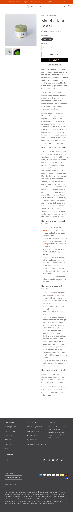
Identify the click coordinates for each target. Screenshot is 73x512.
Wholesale (8, 440)
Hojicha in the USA (11, 492)
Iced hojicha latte (33, 431)
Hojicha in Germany (22, 503)
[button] (4, 6)
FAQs (6, 448)
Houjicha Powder (48, 503)
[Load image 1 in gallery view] (8, 51)
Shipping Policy (10, 427)
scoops (46, 244)
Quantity (44, 43)
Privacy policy (10, 431)
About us (8, 444)
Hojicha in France (58, 501)
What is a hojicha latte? (35, 427)
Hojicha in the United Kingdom (33, 499)
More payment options (55, 64)
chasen (56, 295)
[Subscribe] (38, 460)
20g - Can (47, 39)
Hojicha (12, 484)
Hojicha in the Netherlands (26, 501)
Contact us (9, 435)
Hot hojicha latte (32, 435)
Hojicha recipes (32, 440)
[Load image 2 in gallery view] (16, 51)
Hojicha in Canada (11, 497)
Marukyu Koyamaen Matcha (36, 444)
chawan (46, 230)
